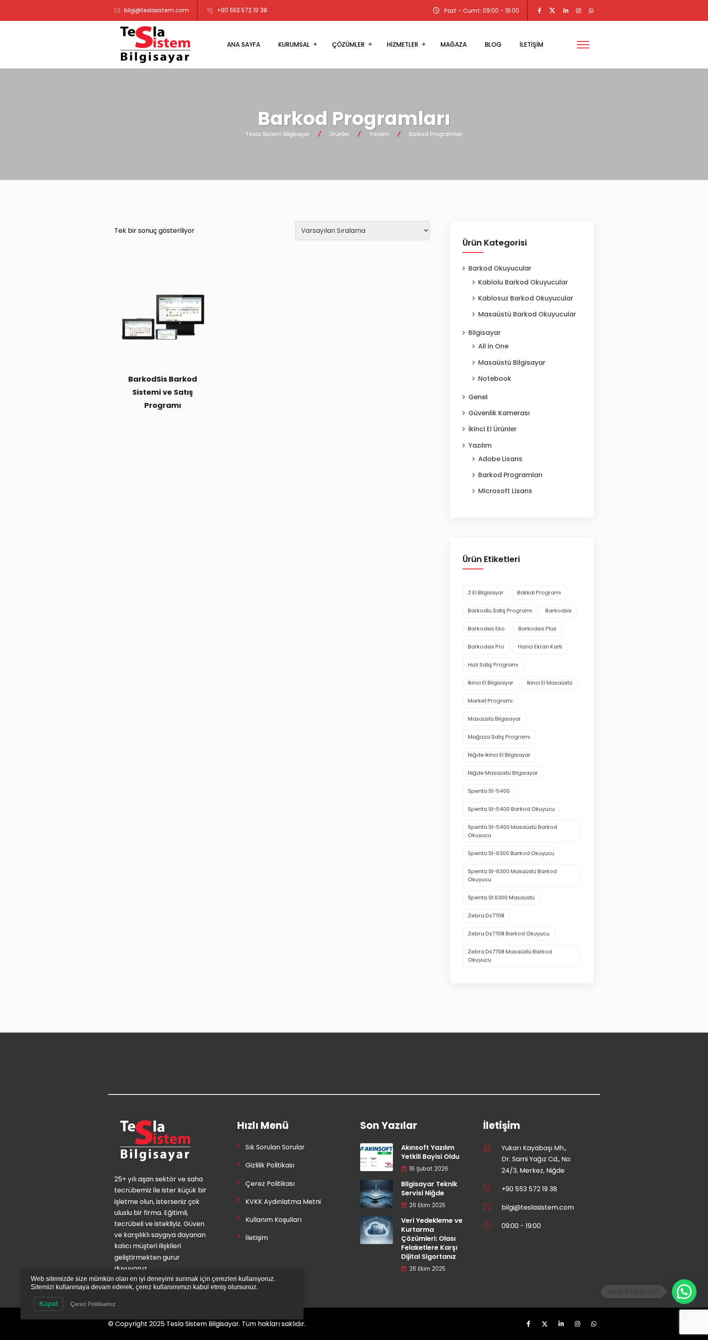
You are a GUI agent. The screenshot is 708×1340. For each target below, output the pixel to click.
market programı (490, 701)
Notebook (494, 378)
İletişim (531, 44)
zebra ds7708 (486, 915)
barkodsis (558, 610)
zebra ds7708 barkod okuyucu (508, 933)
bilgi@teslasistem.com (156, 10)
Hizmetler (402, 44)
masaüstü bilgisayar (494, 719)
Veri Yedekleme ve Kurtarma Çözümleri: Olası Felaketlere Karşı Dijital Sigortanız (432, 1238)
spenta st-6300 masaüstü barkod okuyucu (512, 875)
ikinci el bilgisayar (490, 683)
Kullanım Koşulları (273, 1219)
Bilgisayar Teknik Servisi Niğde (429, 1188)
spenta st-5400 (489, 791)
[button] (684, 1291)
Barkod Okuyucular (499, 268)
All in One (493, 346)
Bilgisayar (484, 332)
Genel (478, 397)
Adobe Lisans (500, 459)
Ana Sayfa (243, 44)
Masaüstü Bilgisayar (511, 362)
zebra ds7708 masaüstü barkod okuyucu (510, 956)
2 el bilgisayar (486, 592)
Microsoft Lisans (505, 491)
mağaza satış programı (499, 737)
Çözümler (348, 44)
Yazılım (480, 445)
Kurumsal (294, 44)
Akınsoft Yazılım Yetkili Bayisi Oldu (430, 1152)
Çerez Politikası (270, 1183)
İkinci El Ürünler (492, 429)
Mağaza (453, 44)
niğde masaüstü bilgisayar (503, 773)
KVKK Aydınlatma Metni (283, 1201)
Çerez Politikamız (93, 1304)
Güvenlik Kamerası (499, 413)
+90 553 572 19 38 (242, 10)
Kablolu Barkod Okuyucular (523, 282)
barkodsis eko (486, 628)
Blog (493, 44)
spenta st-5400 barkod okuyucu (511, 809)
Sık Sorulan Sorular (275, 1147)
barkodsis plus (537, 628)
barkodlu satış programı (500, 610)
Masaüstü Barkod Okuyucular (527, 314)
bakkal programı (539, 592)
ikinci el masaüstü (549, 683)
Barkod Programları (510, 475)
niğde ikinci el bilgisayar (499, 755)
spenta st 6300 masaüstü (501, 897)
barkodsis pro (486, 647)
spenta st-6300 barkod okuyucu (511, 853)
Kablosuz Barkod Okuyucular (525, 298)
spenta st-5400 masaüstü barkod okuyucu (512, 831)
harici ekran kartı (540, 647)
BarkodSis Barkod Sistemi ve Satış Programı (162, 392)
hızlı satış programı (493, 665)
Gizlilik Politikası (269, 1165)
